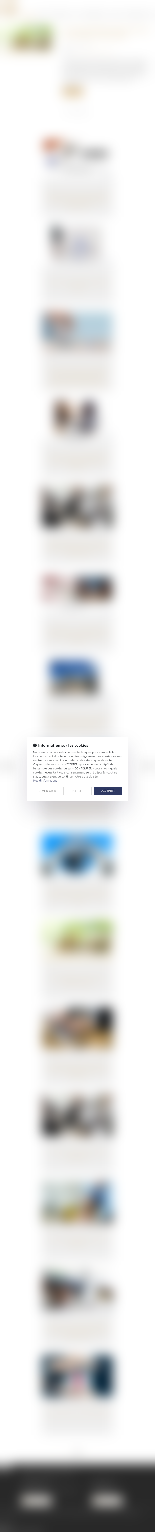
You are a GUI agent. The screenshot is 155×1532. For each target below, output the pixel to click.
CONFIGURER (47, 791)
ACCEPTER (107, 790)
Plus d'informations (45, 780)
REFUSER (77, 791)
